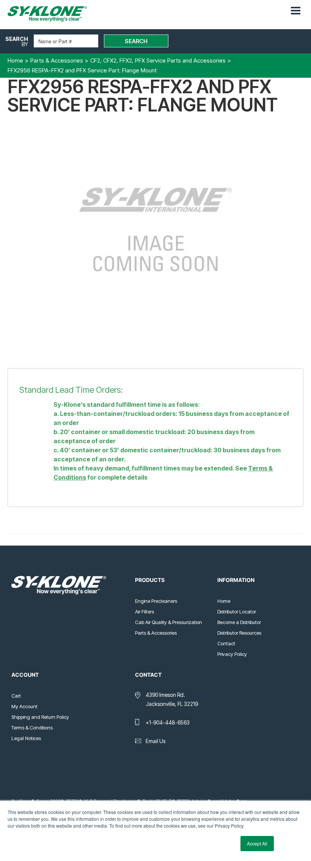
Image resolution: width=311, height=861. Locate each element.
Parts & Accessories (156, 633)
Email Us (155, 741)
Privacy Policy (232, 654)
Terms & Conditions (32, 728)
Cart (16, 696)
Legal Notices (26, 738)
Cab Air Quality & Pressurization (168, 622)
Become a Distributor (239, 622)
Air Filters (144, 612)
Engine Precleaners (156, 601)
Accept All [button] (257, 843)
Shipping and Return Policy (40, 717)
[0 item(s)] (283, 7)
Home (223, 601)
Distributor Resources (239, 633)
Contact (226, 643)
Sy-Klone (55, 14)
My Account (24, 706)
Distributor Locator (236, 612)
